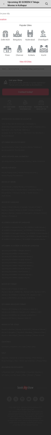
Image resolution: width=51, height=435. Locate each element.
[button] (3, 4)
